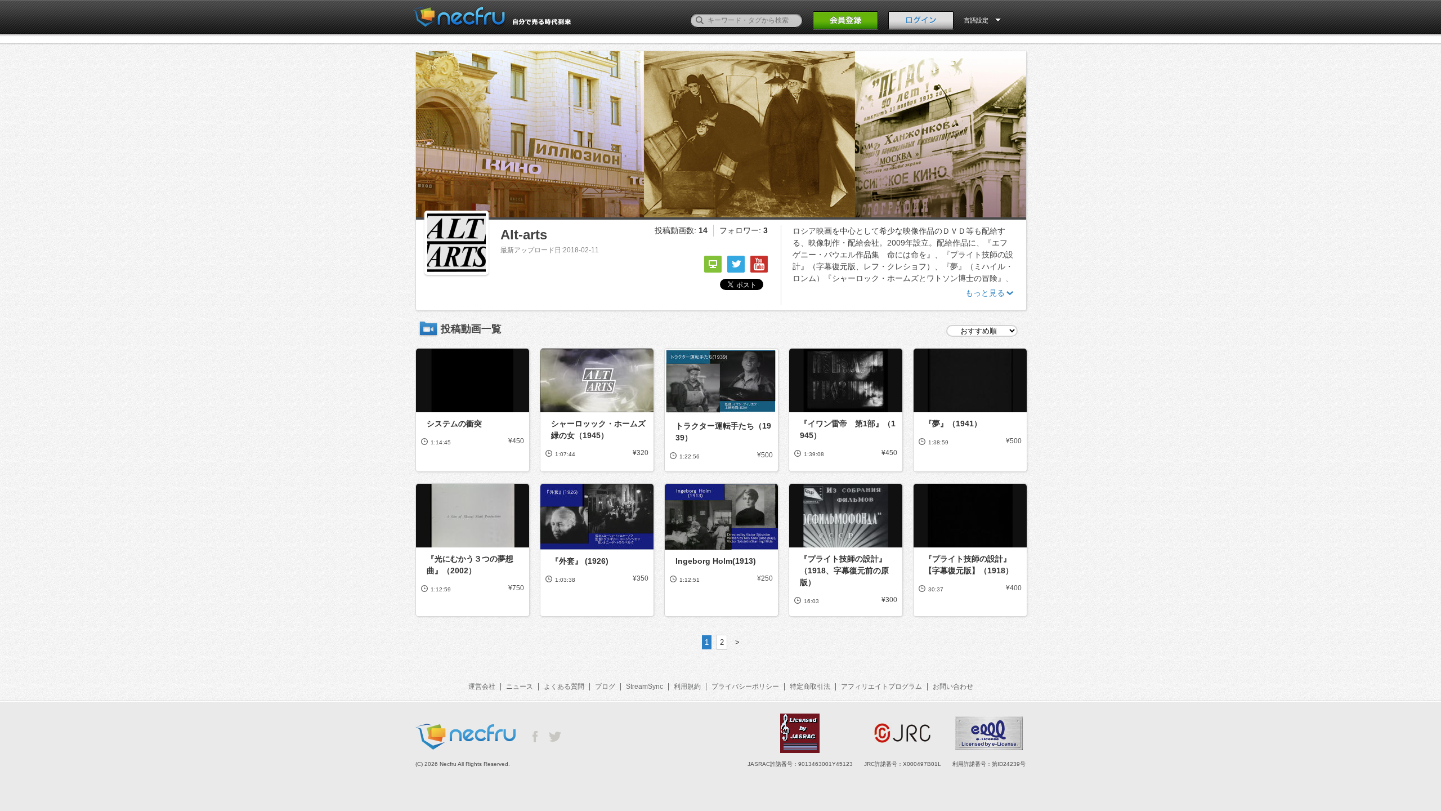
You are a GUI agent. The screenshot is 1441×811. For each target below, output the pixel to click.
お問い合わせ (953, 686)
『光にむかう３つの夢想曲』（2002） (470, 564)
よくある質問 (564, 686)
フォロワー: (743, 230)
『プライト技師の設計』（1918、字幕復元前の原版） (844, 570)
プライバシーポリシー (745, 686)
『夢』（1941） (953, 423)
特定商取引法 (810, 686)
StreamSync (644, 686)
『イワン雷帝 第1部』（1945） (848, 429)
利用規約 (687, 686)
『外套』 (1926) (579, 560)
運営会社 (481, 686)
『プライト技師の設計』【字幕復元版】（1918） (968, 564)
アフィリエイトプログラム (881, 686)
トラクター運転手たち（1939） (723, 431)
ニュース (519, 686)
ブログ (605, 686)
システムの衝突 (454, 423)
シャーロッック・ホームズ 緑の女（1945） (599, 429)
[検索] (700, 20)
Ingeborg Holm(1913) (715, 560)
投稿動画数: (681, 230)
